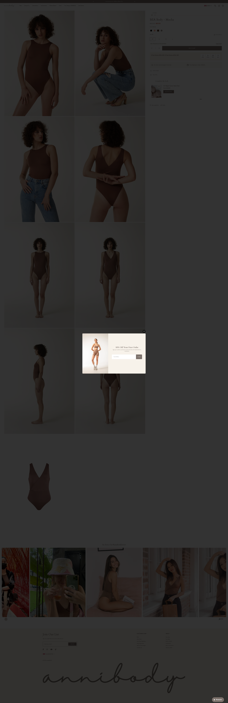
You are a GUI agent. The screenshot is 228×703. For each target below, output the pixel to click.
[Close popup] (144, 331)
